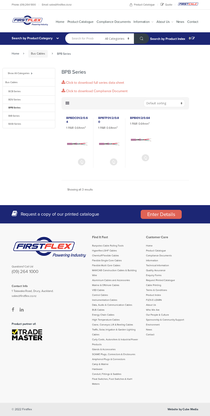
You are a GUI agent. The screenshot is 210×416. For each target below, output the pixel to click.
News (180, 22)
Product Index (153, 295)
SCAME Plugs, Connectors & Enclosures (113, 354)
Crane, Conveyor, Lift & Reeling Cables (112, 324)
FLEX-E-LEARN (154, 300)
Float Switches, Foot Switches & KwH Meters (112, 381)
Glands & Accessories (104, 349)
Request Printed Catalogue (160, 280)
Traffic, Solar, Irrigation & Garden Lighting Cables (114, 332)
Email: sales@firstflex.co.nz (57, 4)
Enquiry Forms (154, 275)
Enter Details (161, 214)
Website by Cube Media (183, 409)
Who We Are (153, 309)
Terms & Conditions (156, 290)
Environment (153, 324)
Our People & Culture (157, 314)
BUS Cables (98, 309)
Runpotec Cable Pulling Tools (108, 245)
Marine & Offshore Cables (106, 285)
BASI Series (14, 123)
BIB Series (14, 115)
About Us (163, 22)
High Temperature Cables (106, 319)
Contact (192, 22)
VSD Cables (98, 290)
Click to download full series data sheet (94, 83)
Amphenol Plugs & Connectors (108, 359)
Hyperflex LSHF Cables (104, 250)
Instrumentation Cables (104, 300)
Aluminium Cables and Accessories (111, 280)
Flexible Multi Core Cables (106, 265)
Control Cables (100, 295)
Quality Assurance (156, 270)
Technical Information (157, 265)
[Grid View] (67, 103)
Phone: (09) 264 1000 (24, 4)
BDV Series (14, 99)
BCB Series (14, 91)
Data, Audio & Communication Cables (112, 304)
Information (142, 22)
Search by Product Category (32, 38)
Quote (168, 4)
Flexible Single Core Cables (107, 260)
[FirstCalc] (188, 4)
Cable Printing (153, 285)
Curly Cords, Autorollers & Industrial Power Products (115, 342)
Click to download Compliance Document (96, 91)
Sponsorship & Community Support (165, 319)
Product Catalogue (144, 4)
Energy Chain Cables (103, 314)
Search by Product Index (167, 39)
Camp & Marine (100, 364)
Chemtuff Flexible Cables (105, 255)
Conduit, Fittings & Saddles (106, 374)
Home (60, 22)
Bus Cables (38, 53)
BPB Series (14, 107)
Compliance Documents (113, 22)
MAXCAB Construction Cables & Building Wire (114, 273)
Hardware (97, 369)
